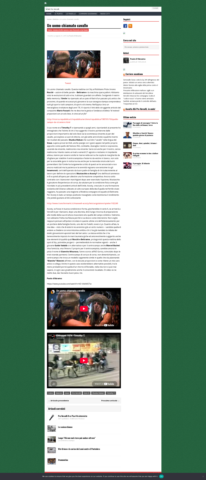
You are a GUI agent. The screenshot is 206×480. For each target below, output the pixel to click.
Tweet (68, 83)
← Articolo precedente (58, 400)
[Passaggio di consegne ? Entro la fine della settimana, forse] (127, 127)
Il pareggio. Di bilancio (141, 163)
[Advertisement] (75, 43)
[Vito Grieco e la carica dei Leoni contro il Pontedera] (51, 452)
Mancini (59, 393)
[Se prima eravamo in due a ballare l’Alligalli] (127, 157)
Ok (161, 476)
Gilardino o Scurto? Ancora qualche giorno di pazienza (143, 134)
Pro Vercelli (76, 393)
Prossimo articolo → (110, 400)
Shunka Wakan (98, 393)
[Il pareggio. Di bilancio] (127, 167)
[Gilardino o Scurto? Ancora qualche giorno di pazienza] (127, 137)
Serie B (86, 393)
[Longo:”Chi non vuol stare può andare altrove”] (51, 441)
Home (48, 14)
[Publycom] (45, 3)
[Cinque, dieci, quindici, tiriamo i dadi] (127, 147)
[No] (203, 476)
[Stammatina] (51, 463)
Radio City (105, 14)
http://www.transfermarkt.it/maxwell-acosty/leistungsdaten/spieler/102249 (82, 203)
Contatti (155, 8)
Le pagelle (71, 14)
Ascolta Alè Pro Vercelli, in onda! (140, 109)
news (67, 393)
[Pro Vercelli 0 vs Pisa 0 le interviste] (51, 419)
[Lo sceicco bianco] (51, 430)
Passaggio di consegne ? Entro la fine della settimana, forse (145, 124)
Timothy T (111, 393)
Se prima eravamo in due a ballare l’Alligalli (145, 154)
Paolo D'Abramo (75, 36)
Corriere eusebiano (88, 14)
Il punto (59, 14)
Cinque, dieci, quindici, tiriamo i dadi (145, 144)
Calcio (50, 393)
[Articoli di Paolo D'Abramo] (126, 62)
